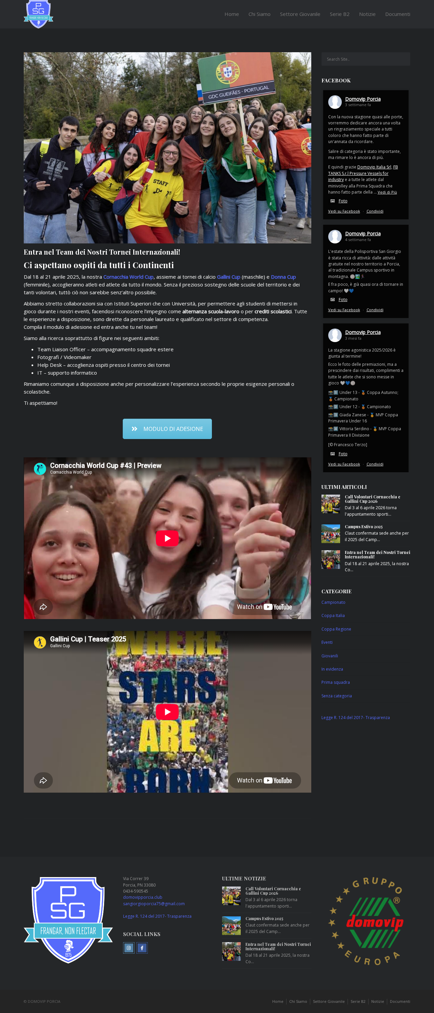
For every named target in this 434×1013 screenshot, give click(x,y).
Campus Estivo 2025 (363, 526)
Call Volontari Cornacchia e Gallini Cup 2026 (372, 499)
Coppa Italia (333, 615)
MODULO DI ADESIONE (173, 429)
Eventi (327, 642)
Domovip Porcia (363, 99)
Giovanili (329, 656)
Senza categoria (336, 696)
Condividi (375, 211)
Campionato (333, 602)
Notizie (367, 14)
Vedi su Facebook (344, 211)
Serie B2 (340, 14)
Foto (343, 201)
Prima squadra (335, 682)
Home (231, 14)
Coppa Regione (336, 629)
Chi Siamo (260, 14)
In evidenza (332, 669)
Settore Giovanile (300, 14)
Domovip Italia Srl (374, 167)
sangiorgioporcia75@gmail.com (154, 904)
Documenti (397, 14)
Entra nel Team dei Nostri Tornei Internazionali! (377, 554)
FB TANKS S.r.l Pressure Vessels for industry (363, 173)
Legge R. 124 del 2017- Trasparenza (355, 717)
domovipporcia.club (142, 897)
